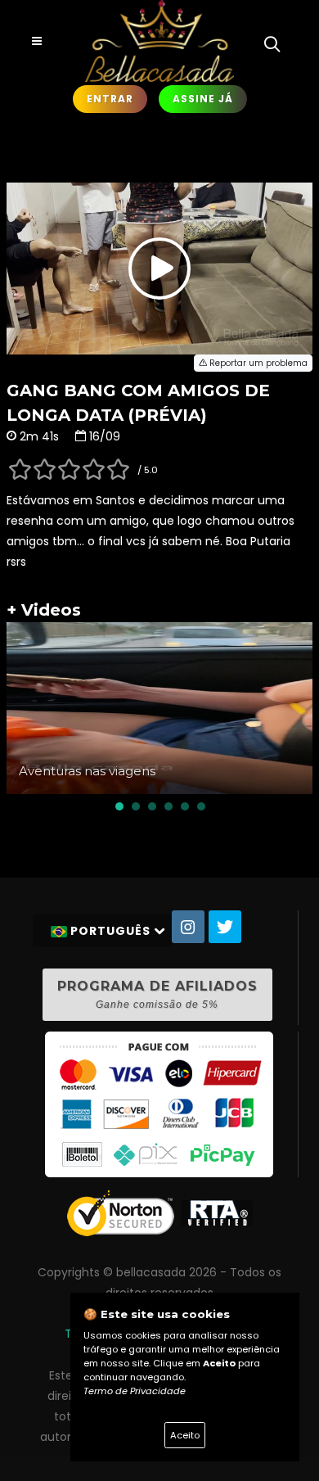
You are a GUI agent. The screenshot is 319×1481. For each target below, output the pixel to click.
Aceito (185, 1435)
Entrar (110, 99)
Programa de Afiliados (157, 994)
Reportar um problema (257, 363)
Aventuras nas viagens (87, 771)
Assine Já (203, 99)
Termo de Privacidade (134, 1390)
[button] (119, 806)
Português (110, 931)
